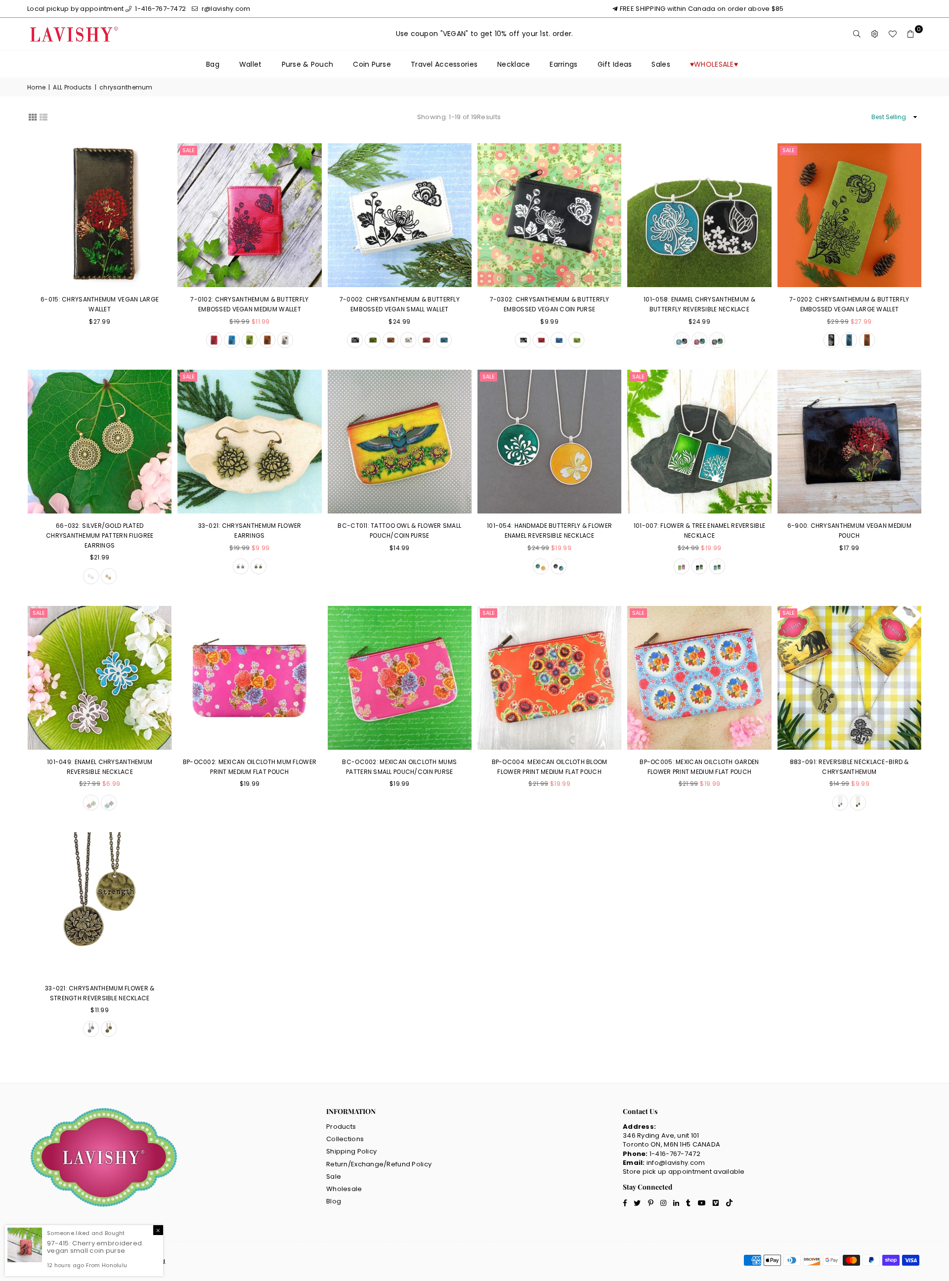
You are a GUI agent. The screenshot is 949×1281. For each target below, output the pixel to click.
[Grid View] (32, 116)
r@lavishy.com (225, 8)
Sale (188, 150)
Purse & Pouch (308, 64)
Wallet (250, 64)
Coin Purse (372, 64)
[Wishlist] (893, 34)
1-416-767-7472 (159, 8)
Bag (212, 64)
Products (341, 1126)
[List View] (43, 116)
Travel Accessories (444, 64)
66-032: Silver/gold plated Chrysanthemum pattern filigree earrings (99, 535)
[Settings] (875, 34)
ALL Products (72, 87)
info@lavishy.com (676, 1162)
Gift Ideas (615, 64)
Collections (345, 1139)
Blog (333, 1201)
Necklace (513, 64)
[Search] (857, 34)
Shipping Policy (351, 1151)
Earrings (563, 64)
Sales (660, 64)
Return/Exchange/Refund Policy (378, 1164)
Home (36, 87)
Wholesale (344, 1189)
